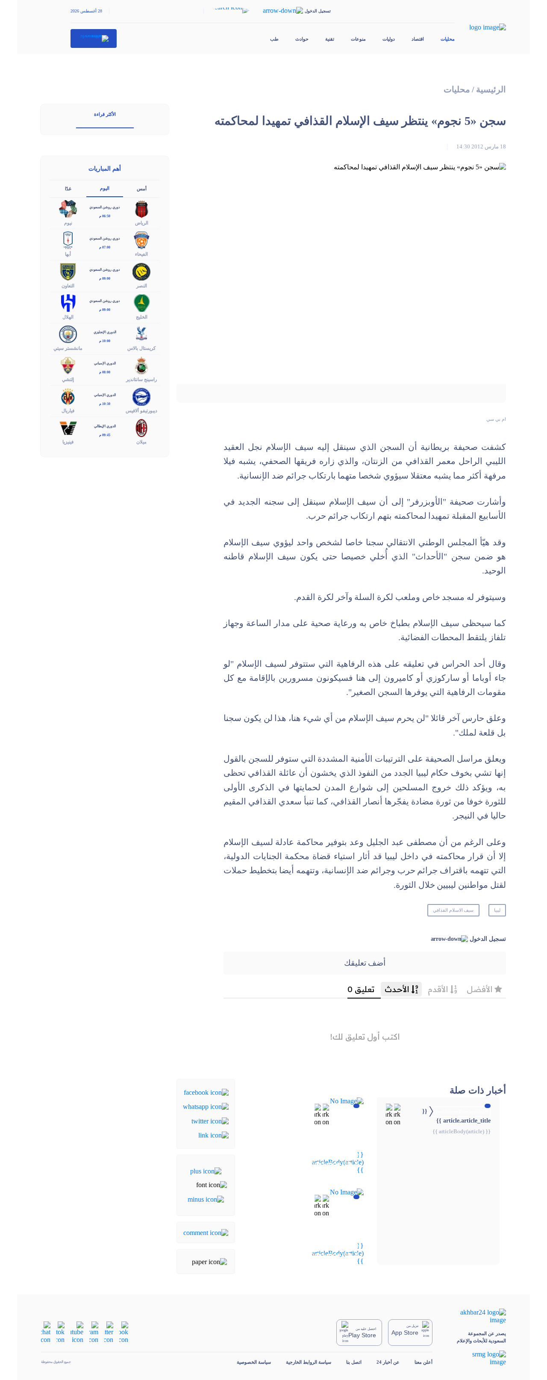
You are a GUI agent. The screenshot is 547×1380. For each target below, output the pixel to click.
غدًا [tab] (68, 188)
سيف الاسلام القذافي (453, 910)
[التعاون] (68, 271)
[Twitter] (210, 1120)
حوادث (302, 38)
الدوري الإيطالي (105, 426)
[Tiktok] (60, 1332)
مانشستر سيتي (67, 348)
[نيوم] (68, 208)
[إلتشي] (68, 364)
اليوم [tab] (104, 188)
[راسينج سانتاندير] (141, 364)
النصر (141, 285)
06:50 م (104, 216)
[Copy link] (213, 1134)
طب (274, 38)
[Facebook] (206, 1092)
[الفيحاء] (141, 239)
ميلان (141, 441)
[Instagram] (93, 1332)
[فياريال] (68, 396)
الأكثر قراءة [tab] (105, 114)
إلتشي (68, 379)
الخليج (141, 316)
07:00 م (104, 247)
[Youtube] (77, 1332)
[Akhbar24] (476, 1316)
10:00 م (104, 341)
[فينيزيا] (68, 427)
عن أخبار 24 (388, 1362)
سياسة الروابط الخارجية (308, 1362)
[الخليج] (141, 302)
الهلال (68, 316)
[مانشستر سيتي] (68, 333)
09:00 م (104, 279)
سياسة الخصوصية (254, 1362)
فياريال (68, 410)
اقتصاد (418, 38)
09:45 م (104, 435)
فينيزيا (68, 441)
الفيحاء (141, 254)
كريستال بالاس (141, 348)
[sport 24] (94, 38)
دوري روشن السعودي (104, 207)
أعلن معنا (423, 1362)
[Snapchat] (45, 1332)
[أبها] (68, 239)
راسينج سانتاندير (141, 379)
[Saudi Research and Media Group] (476, 1358)
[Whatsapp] (206, 1106)
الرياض (141, 222)
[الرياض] (141, 208)
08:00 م (104, 372)
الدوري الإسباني (105, 363)
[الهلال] (68, 302)
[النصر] (141, 271)
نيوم (68, 222)
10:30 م (104, 404)
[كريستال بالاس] (141, 333)
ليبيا (497, 910)
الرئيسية (491, 89)
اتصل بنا (354, 1362)
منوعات (358, 38)
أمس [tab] (142, 188)
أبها (68, 254)
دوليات (388, 38)
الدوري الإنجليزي (105, 332)
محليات (448, 38)
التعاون (68, 285)
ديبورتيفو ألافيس (141, 410)
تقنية (329, 38)
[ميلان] (141, 427)
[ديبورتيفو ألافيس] (141, 396)
